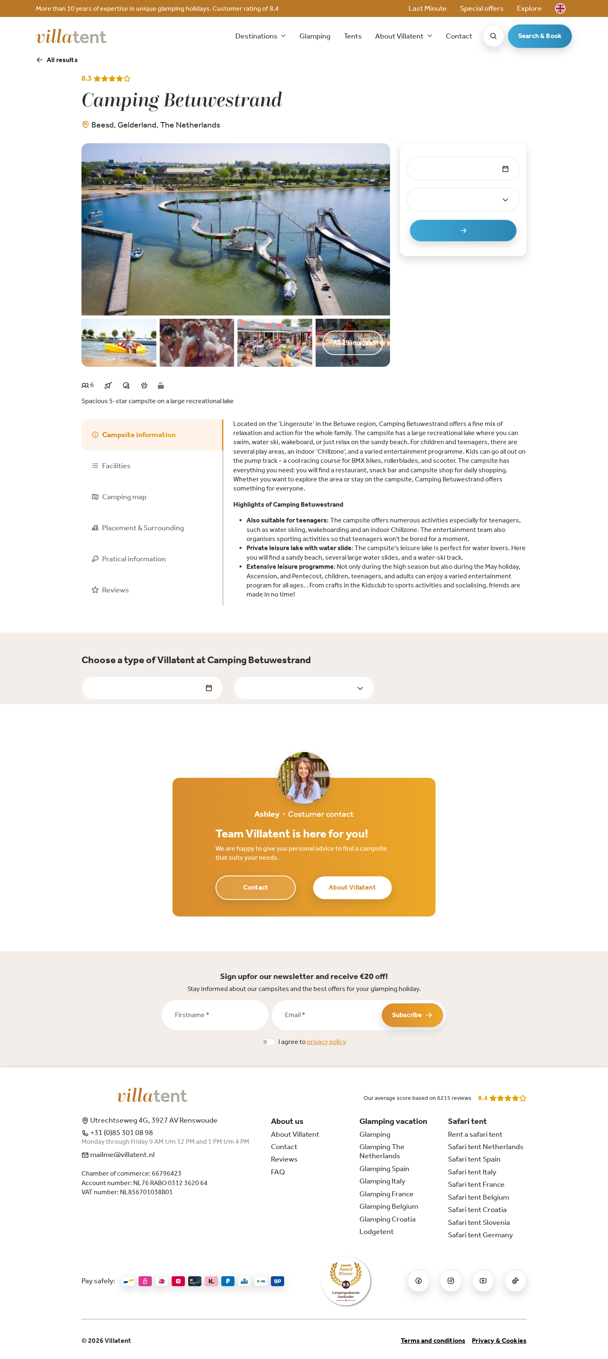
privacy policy (326, 1042)
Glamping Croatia (387, 1219)
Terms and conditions (433, 1341)
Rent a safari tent (475, 1134)
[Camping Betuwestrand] (235, 229)
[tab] (152, 434)
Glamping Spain (384, 1168)
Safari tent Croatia (477, 1209)
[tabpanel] (380, 509)
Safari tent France (476, 1184)
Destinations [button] (257, 36)
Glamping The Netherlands (382, 1151)
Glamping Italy (382, 1181)
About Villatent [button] (400, 36)
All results (62, 60)
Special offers (482, 8)
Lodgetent (376, 1231)
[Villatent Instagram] (451, 1281)
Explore (529, 8)
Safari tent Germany (480, 1234)
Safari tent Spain (474, 1159)
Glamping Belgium (388, 1206)
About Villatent (352, 887)
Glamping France (386, 1193)
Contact (459, 36)
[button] (560, 8)
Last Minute (428, 8)
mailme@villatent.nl (122, 1154)
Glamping (314, 36)
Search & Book (540, 36)
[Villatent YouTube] (483, 1281)
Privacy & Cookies (499, 1341)
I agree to (312, 1042)
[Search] (493, 36)
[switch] (268, 1042)
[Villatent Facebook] (418, 1281)
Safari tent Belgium (478, 1197)
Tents (353, 36)
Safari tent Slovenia (479, 1222)
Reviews (284, 1159)
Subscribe (407, 1015)
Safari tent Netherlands (486, 1146)
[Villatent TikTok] (515, 1281)
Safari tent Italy (472, 1171)
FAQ (278, 1171)
